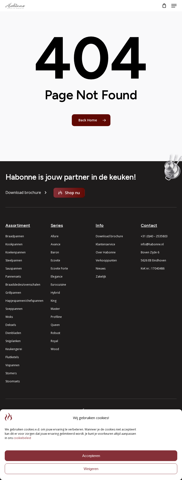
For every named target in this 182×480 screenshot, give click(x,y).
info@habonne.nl (152, 244)
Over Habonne (106, 252)
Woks (9, 317)
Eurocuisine (58, 285)
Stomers (11, 373)
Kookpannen (14, 244)
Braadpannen (14, 236)
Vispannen (12, 365)
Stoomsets (12, 381)
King (53, 301)
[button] (174, 5)
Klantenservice (105, 244)
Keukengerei (13, 349)
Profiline (56, 317)
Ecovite (55, 260)
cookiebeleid (22, 438)
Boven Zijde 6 (150, 252)
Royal (54, 341)
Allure (55, 236)
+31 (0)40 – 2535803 (154, 236)
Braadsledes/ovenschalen (22, 285)
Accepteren (91, 456)
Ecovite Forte (59, 268)
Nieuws (100, 268)
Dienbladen (13, 333)
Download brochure (109, 236)
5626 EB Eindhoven (153, 260)
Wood (55, 349)
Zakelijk (101, 276)
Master (55, 309)
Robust (55, 333)
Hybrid (55, 293)
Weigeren (91, 469)
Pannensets (13, 276)
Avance (55, 244)
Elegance (57, 276)
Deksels (10, 325)
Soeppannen (14, 309)
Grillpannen (13, 293)
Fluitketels (12, 357)
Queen (55, 325)
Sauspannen (13, 268)
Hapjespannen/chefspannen (24, 301)
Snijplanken (13, 341)
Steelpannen (13, 260)
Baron (55, 252)
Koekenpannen (15, 252)
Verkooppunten (106, 260)
